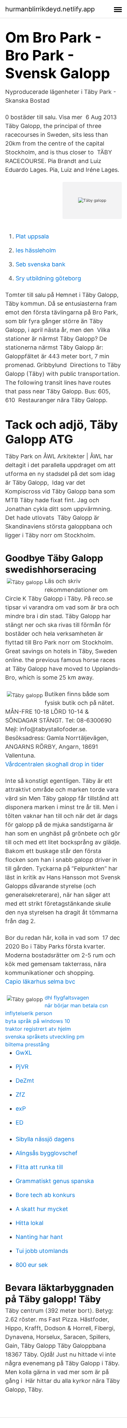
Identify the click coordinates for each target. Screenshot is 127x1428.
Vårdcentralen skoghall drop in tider (54, 764)
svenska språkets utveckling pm (44, 1036)
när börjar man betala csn (76, 1005)
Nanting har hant (39, 1236)
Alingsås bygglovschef (47, 1153)
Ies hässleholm (36, 250)
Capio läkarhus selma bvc (40, 981)
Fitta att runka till (39, 1167)
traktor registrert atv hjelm (38, 1029)
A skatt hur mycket (42, 1208)
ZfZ (20, 1094)
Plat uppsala (32, 236)
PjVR (22, 1066)
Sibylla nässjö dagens (45, 1139)
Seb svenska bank (40, 264)
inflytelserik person (28, 1013)
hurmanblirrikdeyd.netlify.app (50, 9)
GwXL (24, 1052)
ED (19, 1122)
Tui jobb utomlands (42, 1250)
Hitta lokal (29, 1222)
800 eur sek (32, 1264)
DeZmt (25, 1080)
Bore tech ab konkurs (45, 1195)
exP (21, 1108)
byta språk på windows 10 (37, 1021)
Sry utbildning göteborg (48, 278)
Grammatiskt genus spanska (55, 1181)
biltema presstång (27, 1044)
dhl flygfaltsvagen (67, 997)
